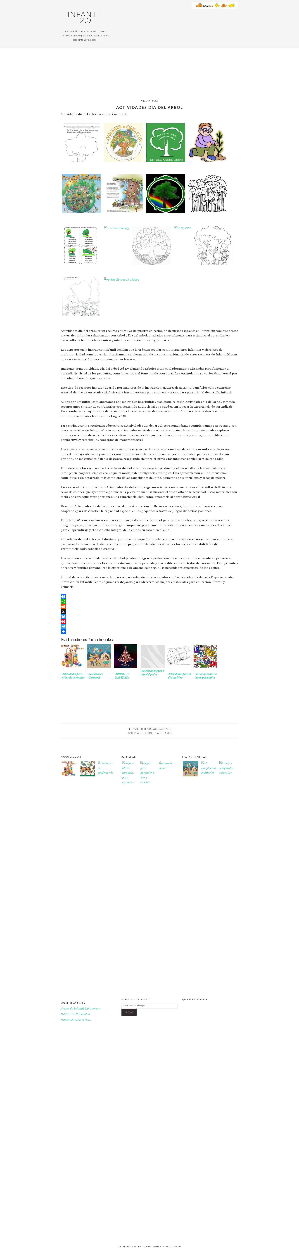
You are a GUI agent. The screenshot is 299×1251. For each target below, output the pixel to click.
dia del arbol (163, 733)
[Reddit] (149, 606)
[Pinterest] (149, 621)
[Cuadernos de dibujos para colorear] (87, 769)
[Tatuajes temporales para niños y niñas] (227, 772)
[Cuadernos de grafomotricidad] (105, 878)
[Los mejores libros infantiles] (130, 782)
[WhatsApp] (149, 601)
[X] (149, 611)
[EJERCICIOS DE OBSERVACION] (227, 1236)
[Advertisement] (149, 76)
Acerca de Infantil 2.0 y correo (80, 1008)
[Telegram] (149, 626)
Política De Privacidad (75, 1014)
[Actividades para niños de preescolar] (69, 769)
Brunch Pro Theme (148, 1246)
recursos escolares (158, 728)
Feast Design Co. (172, 1246)
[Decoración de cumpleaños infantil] (208, 772)
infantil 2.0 (85, 17)
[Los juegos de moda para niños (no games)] (166, 768)
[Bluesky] (149, 616)
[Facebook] (149, 596)
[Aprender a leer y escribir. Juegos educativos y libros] (148, 782)
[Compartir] (149, 631)
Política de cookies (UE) (76, 1020)
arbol (149, 733)
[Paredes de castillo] (208, 1236)
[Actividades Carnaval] (190, 775)
